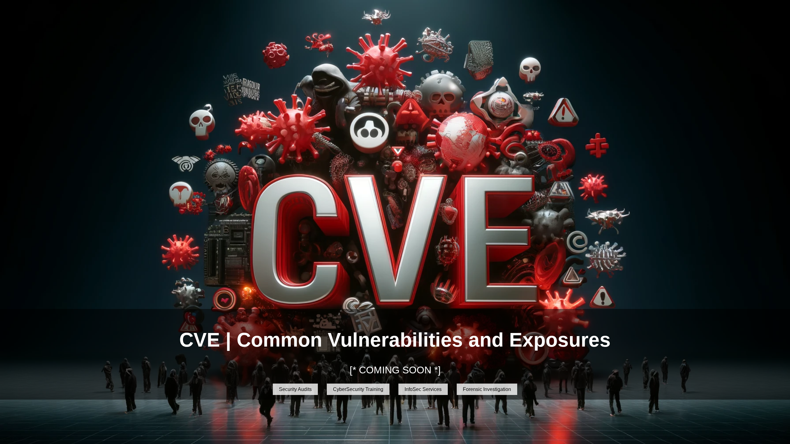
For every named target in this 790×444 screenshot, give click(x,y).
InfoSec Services (423, 389)
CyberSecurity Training (358, 389)
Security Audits (295, 389)
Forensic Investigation (487, 389)
